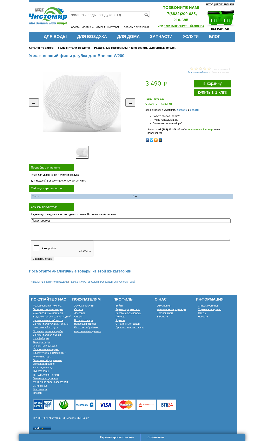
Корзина (120, 320)
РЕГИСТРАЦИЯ (224, 4)
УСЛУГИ (191, 36)
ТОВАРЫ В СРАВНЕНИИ (136, 27)
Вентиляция (40, 389)
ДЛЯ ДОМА (128, 36)
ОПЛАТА (75, 27)
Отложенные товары (128, 323)
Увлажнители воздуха (74, 47)
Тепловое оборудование (47, 360)
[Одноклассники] (156, 140)
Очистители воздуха (45, 345)
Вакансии (162, 316)
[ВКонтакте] (147, 140)
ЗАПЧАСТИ (161, 36)
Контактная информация (171, 309)
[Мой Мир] (160, 140)
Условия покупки (84, 305)
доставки (182, 109)
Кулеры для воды (43, 367)
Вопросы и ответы (85, 323)
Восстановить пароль (128, 313)
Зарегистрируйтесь (197, 72)
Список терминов (208, 305)
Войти (119, 305)
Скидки (78, 316)
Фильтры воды (41, 342)
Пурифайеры (41, 371)
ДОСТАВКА (88, 27)
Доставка (79, 313)
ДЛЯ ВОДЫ (55, 36)
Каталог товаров (41, 47)
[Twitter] (152, 140)
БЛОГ (214, 36)
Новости (203, 316)
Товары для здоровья (45, 378)
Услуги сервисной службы (48, 331)
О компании (164, 305)
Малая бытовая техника (47, 305)
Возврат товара (83, 320)
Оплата (78, 309)
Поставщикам (165, 313)
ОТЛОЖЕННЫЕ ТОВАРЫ (108, 27)
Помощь (120, 316)
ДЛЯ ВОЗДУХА (92, 36)
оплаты (194, 109)
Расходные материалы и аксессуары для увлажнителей (135, 47)
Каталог (35, 281)
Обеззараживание (44, 363)
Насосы (37, 392)
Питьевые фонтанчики (46, 374)
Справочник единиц (209, 309)
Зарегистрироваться (128, 309)
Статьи (202, 313)
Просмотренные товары (130, 327)
